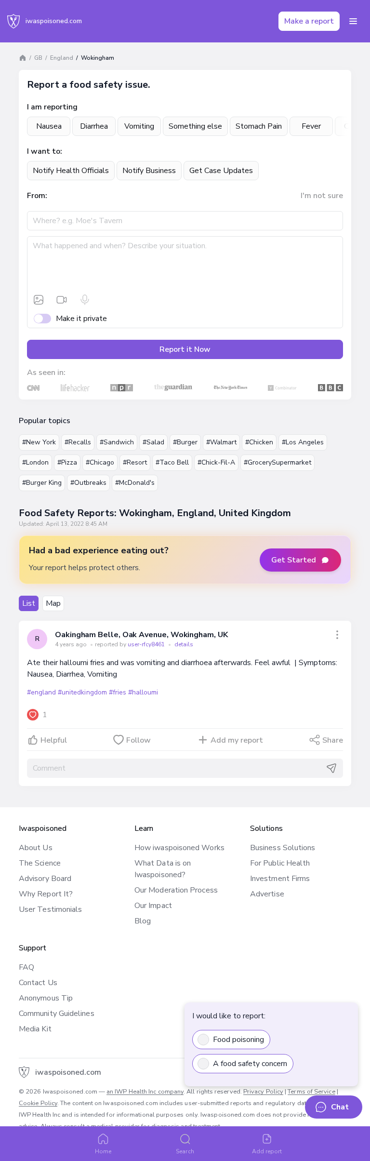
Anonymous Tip (46, 998)
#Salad (153, 442)
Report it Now (185, 349)
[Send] (331, 768)
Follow (138, 740)
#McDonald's (135, 482)
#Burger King (42, 482)
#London (35, 462)
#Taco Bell (172, 462)
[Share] (337, 635)
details (183, 644)
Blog (142, 921)
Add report (267, 1151)
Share (332, 740)
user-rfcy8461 (147, 644)
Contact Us (38, 982)
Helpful (53, 740)
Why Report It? (46, 894)
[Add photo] (38, 300)
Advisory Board (45, 878)
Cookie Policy (38, 1103)
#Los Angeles (303, 442)
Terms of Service (311, 1091)
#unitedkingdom (82, 692)
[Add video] (61, 300)
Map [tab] (53, 603)
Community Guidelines (56, 1013)
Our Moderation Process (176, 890)
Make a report (309, 21)
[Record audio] (85, 300)
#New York (39, 442)
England (61, 58)
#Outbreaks (88, 482)
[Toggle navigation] (353, 21)
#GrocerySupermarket (277, 462)
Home (103, 1151)
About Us (36, 847)
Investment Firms (280, 878)
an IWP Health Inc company (145, 1091)
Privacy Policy (263, 1091)
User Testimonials (50, 909)
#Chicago (100, 462)
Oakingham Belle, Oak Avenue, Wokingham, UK (141, 634)
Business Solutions (282, 847)
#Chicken (259, 442)
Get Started (293, 560)
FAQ (26, 967)
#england (41, 692)
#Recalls (78, 442)
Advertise (267, 894)
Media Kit (35, 1029)
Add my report (237, 740)
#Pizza (67, 462)
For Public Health (280, 863)
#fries (117, 692)
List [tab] (28, 603)
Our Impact (153, 905)
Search (185, 1151)
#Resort (135, 462)
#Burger (185, 442)
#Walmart (221, 442)
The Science (40, 863)
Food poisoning (238, 1039)
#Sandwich (117, 442)
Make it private (81, 318)
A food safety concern (250, 1063)
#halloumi (143, 692)
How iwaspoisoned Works (179, 847)
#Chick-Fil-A (216, 462)
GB (38, 58)
